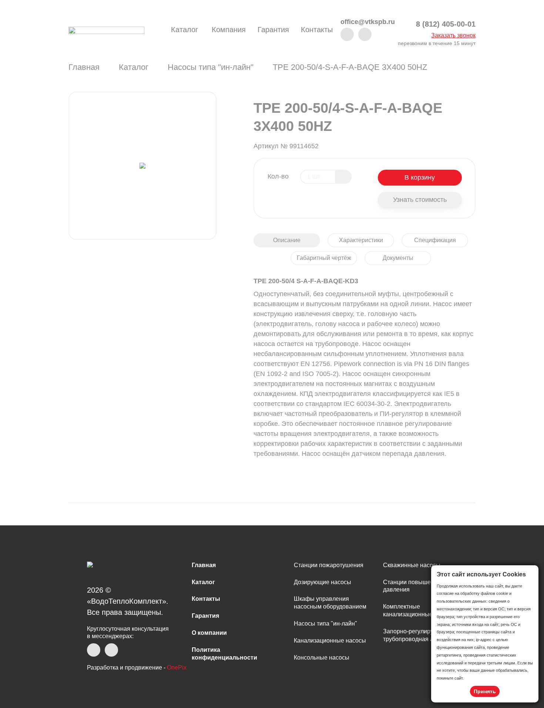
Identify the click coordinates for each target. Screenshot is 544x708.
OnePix (177, 667)
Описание (286, 240)
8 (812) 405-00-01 (446, 24)
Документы (398, 258)
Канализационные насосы (330, 640)
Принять (485, 691)
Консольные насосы (321, 657)
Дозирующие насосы (322, 582)
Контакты (317, 30)
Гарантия (273, 30)
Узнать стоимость (420, 199)
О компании (209, 633)
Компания (229, 30)
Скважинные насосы (411, 565)
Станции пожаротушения (328, 565)
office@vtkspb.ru (367, 22)
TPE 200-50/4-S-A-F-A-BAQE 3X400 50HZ (350, 67)
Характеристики (361, 240)
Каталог (184, 30)
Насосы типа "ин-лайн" (210, 67)
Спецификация (435, 240)
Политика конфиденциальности (224, 654)
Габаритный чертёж (324, 258)
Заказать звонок (453, 35)
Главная (84, 67)
